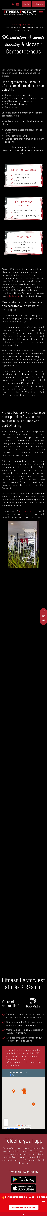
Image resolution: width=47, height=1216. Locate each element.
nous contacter (27, 511)
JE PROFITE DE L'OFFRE (23, 1207)
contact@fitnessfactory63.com (18, 4)
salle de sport (13, 296)
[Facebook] (43, 612)
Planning (39, 4)
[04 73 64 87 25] (13, 4)
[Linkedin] (43, 620)
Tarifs (26, 4)
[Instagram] (43, 616)
